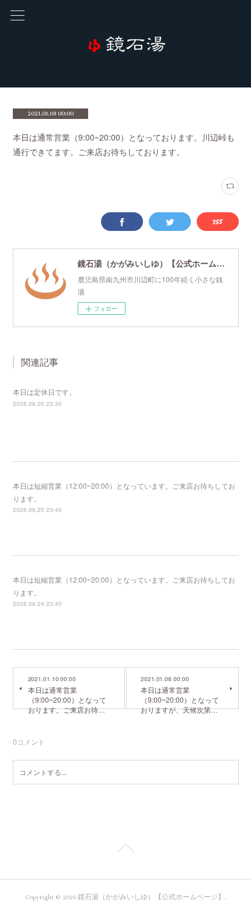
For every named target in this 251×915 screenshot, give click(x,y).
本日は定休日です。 (44, 392)
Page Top (125, 850)
